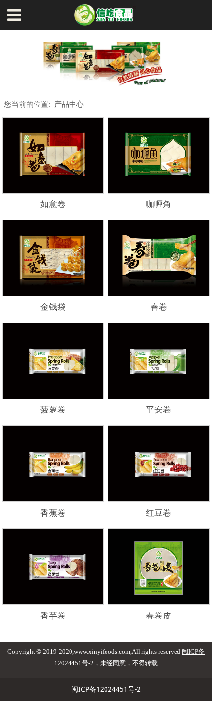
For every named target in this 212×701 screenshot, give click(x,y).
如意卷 (53, 203)
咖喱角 (158, 203)
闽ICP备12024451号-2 (106, 689)
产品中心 (69, 104)
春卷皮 (158, 615)
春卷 (158, 306)
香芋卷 (53, 615)
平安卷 (158, 409)
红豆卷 (158, 512)
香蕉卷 (53, 512)
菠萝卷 (53, 409)
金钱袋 (53, 306)
